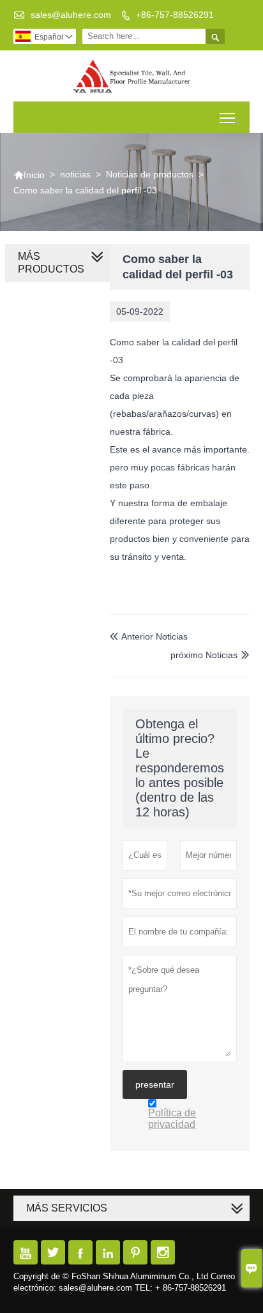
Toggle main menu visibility (227, 117)
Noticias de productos (149, 174)
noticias (75, 174)
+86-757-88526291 (175, 15)
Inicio (29, 175)
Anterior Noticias (149, 636)
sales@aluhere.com (71, 15)
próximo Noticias (203, 655)
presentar (154, 1084)
